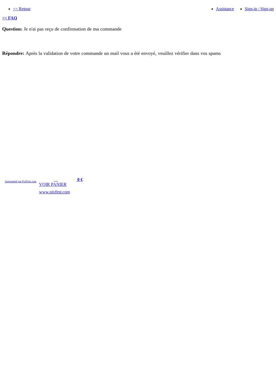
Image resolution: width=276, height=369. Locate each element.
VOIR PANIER (53, 184)
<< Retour (21, 8)
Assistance (225, 8)
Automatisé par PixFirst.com (20, 181)
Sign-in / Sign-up (259, 8)
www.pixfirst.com (54, 192)
